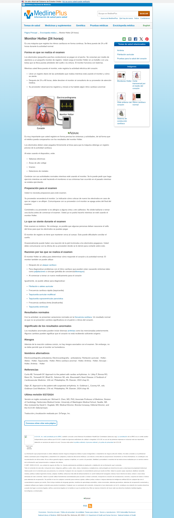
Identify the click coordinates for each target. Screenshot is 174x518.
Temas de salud (32, 25)
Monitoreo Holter (124, 81)
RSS (85, 506)
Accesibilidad (80, 512)
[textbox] (118, 13)
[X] (141, 39)
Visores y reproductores (108, 512)
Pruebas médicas (99, 25)
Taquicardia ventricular (38, 307)
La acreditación (122, 436)
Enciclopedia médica (123, 25)
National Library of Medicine (47, 515)
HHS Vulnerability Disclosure (126, 512)
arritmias (71, 331)
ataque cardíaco (49, 265)
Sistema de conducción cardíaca (122, 120)
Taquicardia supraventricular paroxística (46, 298)
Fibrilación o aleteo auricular (41, 286)
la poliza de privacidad (106, 442)
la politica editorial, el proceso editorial (85, 442)
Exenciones (42, 512)
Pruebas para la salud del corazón (132, 58)
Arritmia (120, 50)
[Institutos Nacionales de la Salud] (24, 4)
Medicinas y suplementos (58, 25)
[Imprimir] (129, 39)
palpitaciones (39, 271)
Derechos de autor (53, 512)
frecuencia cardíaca (83, 317)
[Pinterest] (147, 39)
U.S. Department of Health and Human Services (101, 515)
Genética (80, 25)
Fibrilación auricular (125, 54)
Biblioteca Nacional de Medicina (38, 5)
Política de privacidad (68, 512)
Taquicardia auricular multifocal (42, 294)
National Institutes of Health (127, 515)
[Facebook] (135, 39)
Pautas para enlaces (92, 512)
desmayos (79, 271)
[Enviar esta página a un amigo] (124, 39)
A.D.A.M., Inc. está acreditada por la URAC (48, 436)
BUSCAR (144, 14)
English (146, 25)
